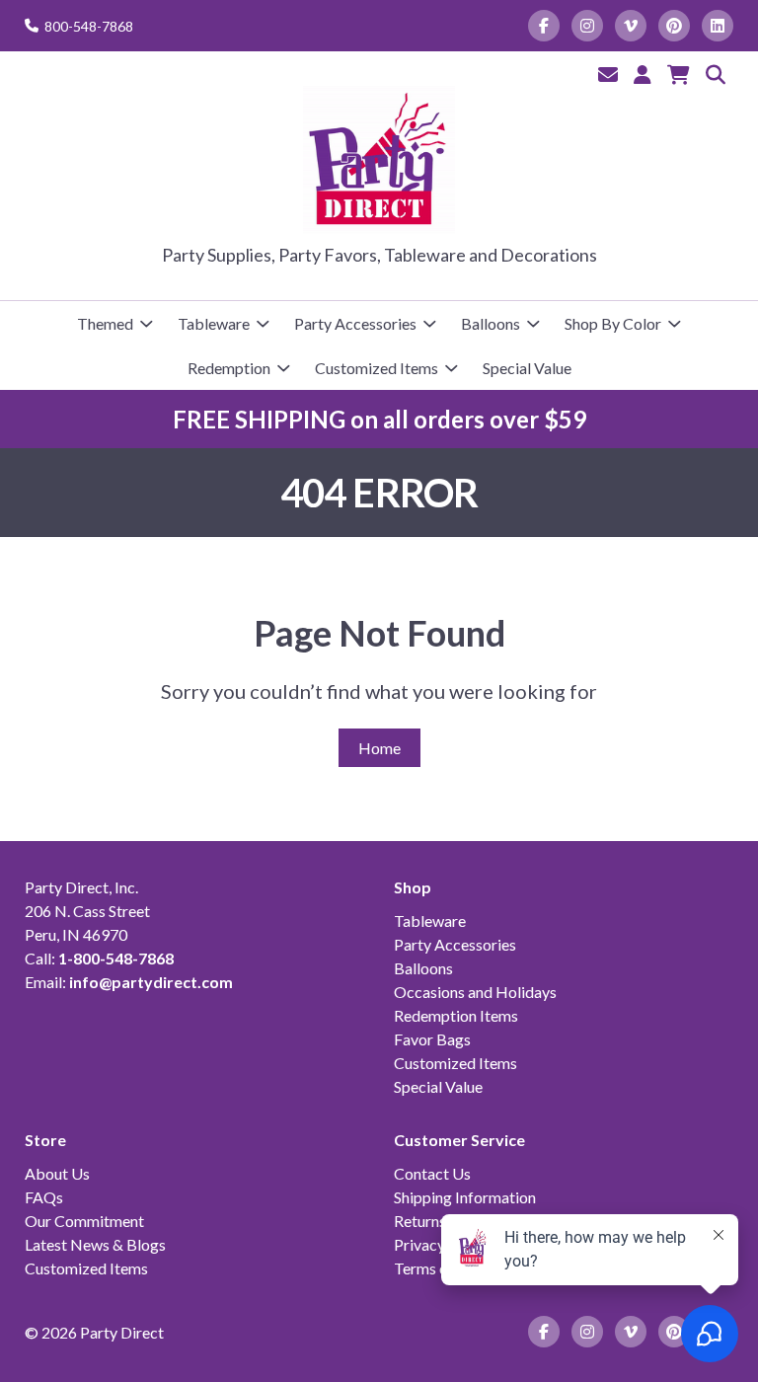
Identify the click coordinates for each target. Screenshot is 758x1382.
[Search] (715, 74)
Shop (412, 887)
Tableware (214, 323)
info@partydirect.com (151, 981)
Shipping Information (465, 1197)
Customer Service (459, 1139)
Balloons (490, 323)
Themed (105, 323)
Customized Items (376, 367)
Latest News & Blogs (95, 1244)
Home (379, 747)
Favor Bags (432, 1039)
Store (45, 1139)
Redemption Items (456, 1015)
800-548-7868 (88, 26)
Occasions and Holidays (475, 991)
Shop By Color (613, 323)
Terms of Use (439, 1268)
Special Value (527, 367)
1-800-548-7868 (116, 958)
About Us (57, 1173)
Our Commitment (84, 1220)
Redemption (229, 367)
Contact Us (432, 1173)
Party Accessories (355, 323)
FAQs (44, 1197)
